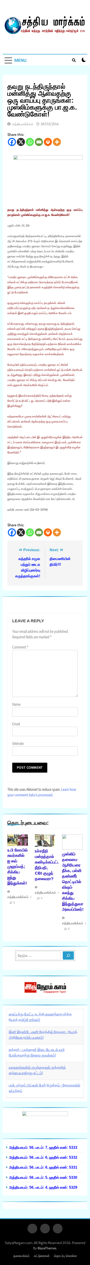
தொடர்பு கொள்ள (65, 1256)
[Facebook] (12, 142)
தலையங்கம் (21, 1256)
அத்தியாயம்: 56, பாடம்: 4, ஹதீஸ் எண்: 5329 (43, 1187)
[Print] (48, 142)
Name (16, 704)
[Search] (68, 955)
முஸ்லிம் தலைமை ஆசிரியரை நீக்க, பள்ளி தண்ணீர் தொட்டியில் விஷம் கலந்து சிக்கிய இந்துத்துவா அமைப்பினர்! (73, 881)
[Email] (39, 142)
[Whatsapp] (30, 142)
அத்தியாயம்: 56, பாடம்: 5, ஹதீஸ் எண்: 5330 (43, 1177)
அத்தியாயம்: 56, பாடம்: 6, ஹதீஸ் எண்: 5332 (43, 1157)
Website (18, 743)
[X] (21, 142)
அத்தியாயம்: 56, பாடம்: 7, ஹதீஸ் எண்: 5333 (43, 1147)
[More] (57, 142)
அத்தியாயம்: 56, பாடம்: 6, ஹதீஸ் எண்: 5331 (43, 1167)
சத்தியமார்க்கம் (22, 124)
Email (16, 724)
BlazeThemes (47, 1248)
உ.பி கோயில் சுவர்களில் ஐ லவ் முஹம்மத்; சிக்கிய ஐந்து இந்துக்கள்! (17, 867)
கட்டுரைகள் (42, 1256)
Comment (20, 647)
